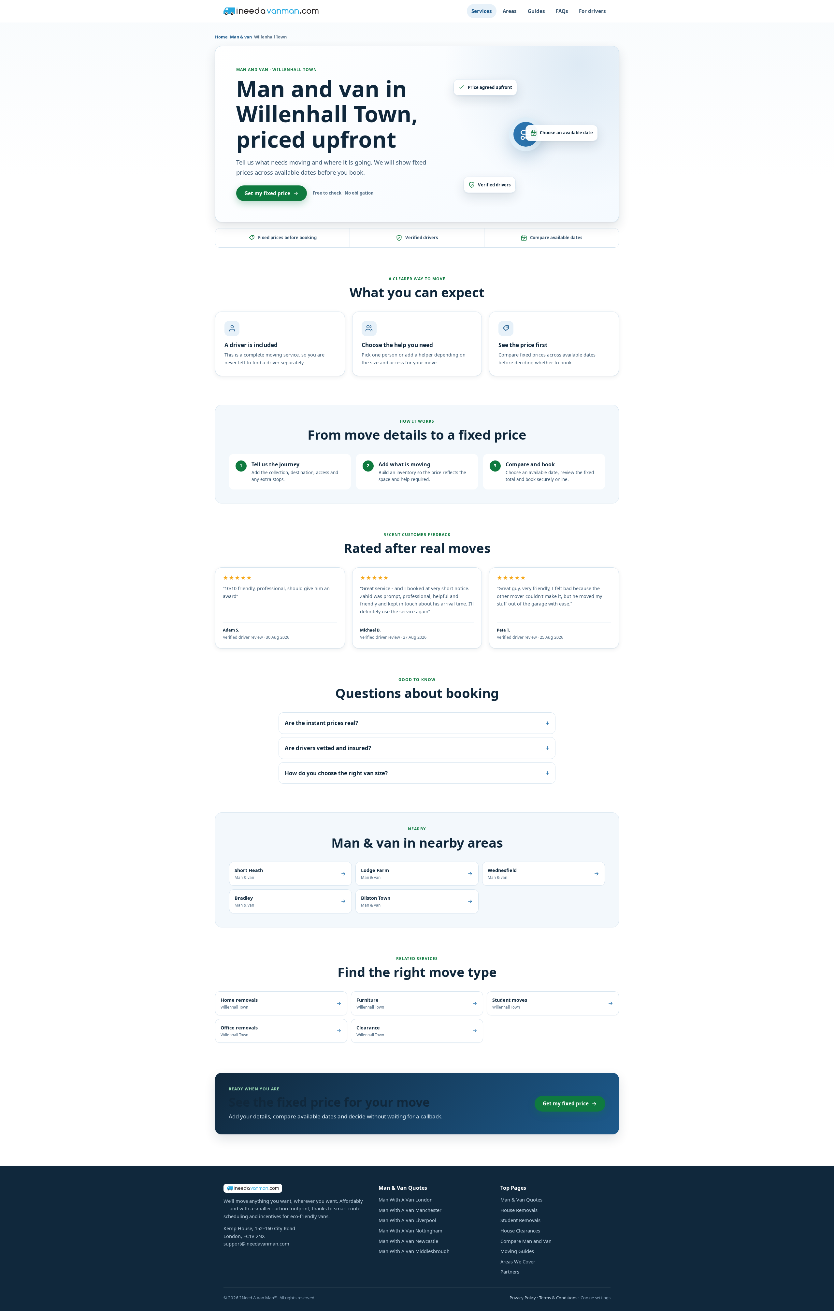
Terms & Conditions (558, 1298)
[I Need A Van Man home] (271, 11)
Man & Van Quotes (521, 1199)
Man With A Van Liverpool (407, 1220)
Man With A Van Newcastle (408, 1241)
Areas (510, 11)
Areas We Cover (517, 1261)
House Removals (519, 1210)
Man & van (241, 37)
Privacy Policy (523, 1298)
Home (221, 37)
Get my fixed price (267, 193)
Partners (509, 1271)
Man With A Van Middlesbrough (414, 1251)
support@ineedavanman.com (256, 1243)
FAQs (562, 11)
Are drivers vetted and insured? (417, 747)
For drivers (592, 11)
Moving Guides (517, 1251)
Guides (536, 11)
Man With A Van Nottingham (410, 1230)
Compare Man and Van (526, 1241)
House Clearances (520, 1230)
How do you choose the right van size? (417, 773)
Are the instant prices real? (417, 723)
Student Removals (520, 1220)
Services (481, 11)
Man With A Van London (406, 1199)
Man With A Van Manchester (410, 1210)
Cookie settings (596, 1298)
